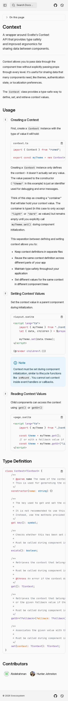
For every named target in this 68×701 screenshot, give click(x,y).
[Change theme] (62, 5)
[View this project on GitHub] (55, 5)
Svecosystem (18, 695)
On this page (16, 17)
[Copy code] (61, 143)
